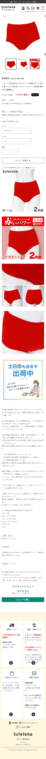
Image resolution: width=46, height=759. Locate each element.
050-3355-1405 (30, 708)
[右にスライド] (43, 64)
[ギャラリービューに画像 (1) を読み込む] (11, 64)
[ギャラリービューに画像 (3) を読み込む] (34, 64)
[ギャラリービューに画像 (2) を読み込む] (23, 64)
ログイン (23, 11)
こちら (17, 121)
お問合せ (32, 11)
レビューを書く (23, 600)
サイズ (4, 126)
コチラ (27, 698)
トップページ (6, 72)
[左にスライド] (2, 64)
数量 (3, 147)
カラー (4, 136)
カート (38, 11)
